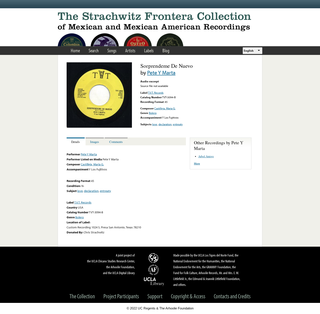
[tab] (76, 141)
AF (154, 269)
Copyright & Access (188, 296)
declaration (165, 124)
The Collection (82, 296)
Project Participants (121, 296)
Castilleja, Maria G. (164, 108)
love (154, 124)
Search (94, 50)
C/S (154, 257)
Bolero (153, 113)
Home (75, 50)
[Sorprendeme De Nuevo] (99, 126)
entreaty (178, 124)
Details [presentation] (75, 142)
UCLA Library (154, 281)
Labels (149, 50)
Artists (130, 50)
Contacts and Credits (232, 296)
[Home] (160, 21)
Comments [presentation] (116, 142)
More (197, 163)
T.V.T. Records (155, 92)
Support (154, 296)
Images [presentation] (94, 142)
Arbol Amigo (206, 156)
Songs (111, 50)
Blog (165, 50)
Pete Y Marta (161, 72)
